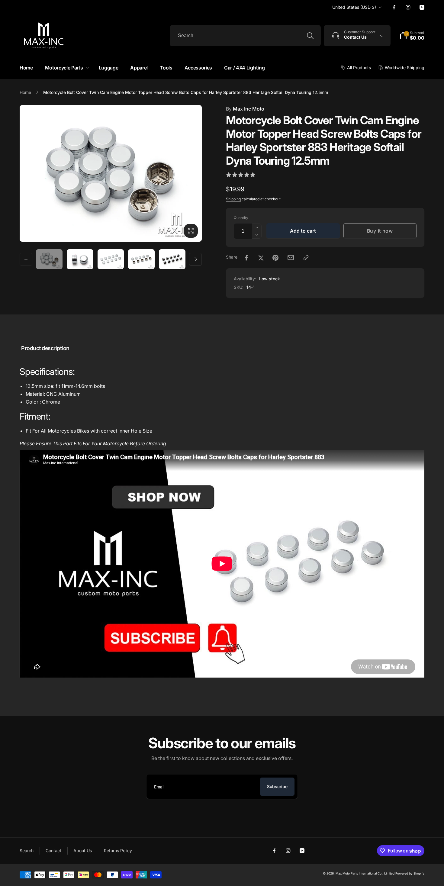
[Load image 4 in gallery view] (141, 259)
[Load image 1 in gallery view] (49, 259)
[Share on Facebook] (246, 258)
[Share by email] (290, 257)
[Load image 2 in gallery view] (80, 259)
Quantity (241, 218)
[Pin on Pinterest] (275, 258)
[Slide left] (26, 259)
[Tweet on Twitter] (261, 258)
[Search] (310, 36)
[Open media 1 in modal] (111, 173)
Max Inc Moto (245, 109)
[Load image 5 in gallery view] (172, 259)
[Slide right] (195, 259)
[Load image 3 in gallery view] (111, 259)
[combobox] (245, 35)
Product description (45, 348)
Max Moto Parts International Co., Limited (365, 873)
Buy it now (380, 231)
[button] (65, 67)
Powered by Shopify (409, 873)
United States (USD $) (354, 7)
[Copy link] (306, 258)
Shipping (233, 199)
